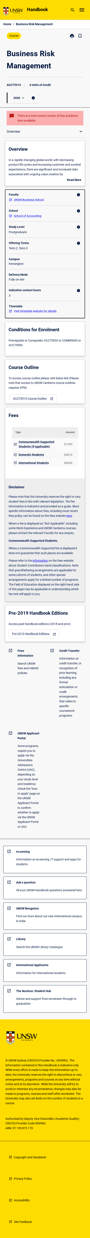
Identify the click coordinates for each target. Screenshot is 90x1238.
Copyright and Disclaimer (30, 1157)
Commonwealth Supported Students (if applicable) (36, 444)
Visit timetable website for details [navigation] (35, 311)
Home (7, 24)
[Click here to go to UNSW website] (13, 12)
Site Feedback (23, 1222)
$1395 (68, 444)
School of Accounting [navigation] (27, 216)
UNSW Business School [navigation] (29, 199)
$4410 (68, 454)
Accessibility (22, 1200)
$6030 (68, 463)
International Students (34, 463)
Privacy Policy (23, 1178)
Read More (74, 180)
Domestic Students (31, 454)
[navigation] (33, 398)
